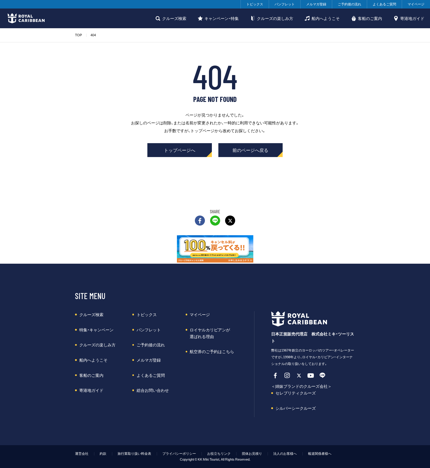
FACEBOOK (200, 221)
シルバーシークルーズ (295, 408)
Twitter (230, 221)
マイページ (416, 4)
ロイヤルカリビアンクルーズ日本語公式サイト (26, 18)
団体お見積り (252, 453)
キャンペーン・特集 (221, 18)
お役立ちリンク (219, 453)
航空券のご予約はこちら (212, 351)
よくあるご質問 (384, 4)
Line (322, 375)
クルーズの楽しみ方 (275, 18)
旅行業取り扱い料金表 (134, 453)
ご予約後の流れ (349, 4)
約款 (103, 453)
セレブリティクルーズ (295, 393)
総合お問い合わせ (153, 390)
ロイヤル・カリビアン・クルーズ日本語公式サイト (302, 318)
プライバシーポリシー (179, 453)
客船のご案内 (370, 18)
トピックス (254, 4)
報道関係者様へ (319, 453)
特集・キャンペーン (96, 330)
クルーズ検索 (174, 18)
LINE (215, 221)
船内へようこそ (326, 18)
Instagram (287, 375)
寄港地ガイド (412, 18)
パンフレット (285, 4)
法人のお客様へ (285, 453)
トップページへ (179, 150)
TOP (78, 34)
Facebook (275, 375)
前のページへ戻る (250, 150)
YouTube (311, 375)
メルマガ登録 (316, 4)
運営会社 (81, 453)
